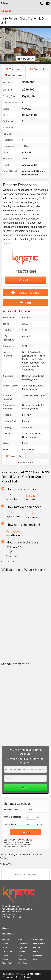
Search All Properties (28, 293)
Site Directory (8, 933)
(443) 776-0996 (25, 271)
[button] (2, 45)
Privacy (27, 977)
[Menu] (47, 11)
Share (27, 302)
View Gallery (27, 58)
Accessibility (8, 977)
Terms (18, 977)
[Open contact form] (48, 3)
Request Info (39, 69)
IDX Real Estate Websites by (14, 973)
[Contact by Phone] (41, 3)
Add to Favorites (15, 75)
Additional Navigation (25, 874)
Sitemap (5, 928)
